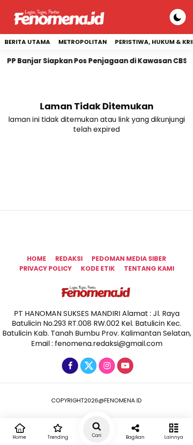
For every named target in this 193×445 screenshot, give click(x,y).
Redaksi (69, 258)
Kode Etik (98, 268)
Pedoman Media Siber (129, 258)
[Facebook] (69, 366)
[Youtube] (124, 366)
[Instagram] (105, 366)
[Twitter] (87, 366)
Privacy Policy (45, 268)
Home (36, 258)
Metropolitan (82, 42)
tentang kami (149, 268)
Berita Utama (27, 42)
